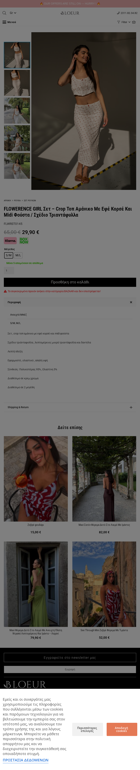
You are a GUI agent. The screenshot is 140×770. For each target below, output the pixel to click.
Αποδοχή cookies (121, 729)
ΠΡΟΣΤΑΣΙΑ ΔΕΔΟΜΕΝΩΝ (25, 760)
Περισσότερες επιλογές (87, 729)
